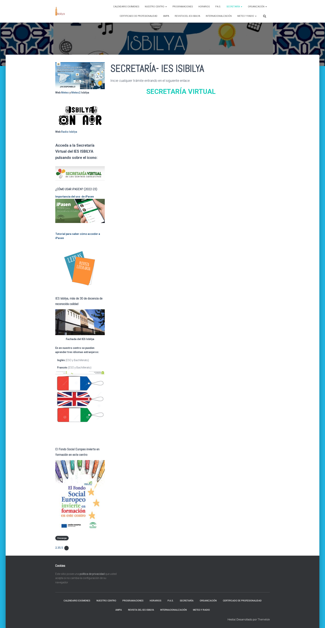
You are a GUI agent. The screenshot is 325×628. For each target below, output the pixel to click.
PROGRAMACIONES (182, 6)
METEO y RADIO (246, 16)
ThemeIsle (263, 619)
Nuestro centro (155, 6)
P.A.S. (218, 6)
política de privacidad (92, 573)
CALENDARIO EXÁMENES (126, 6)
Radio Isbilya (69, 131)
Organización (256, 6)
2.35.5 (59, 547)
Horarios (204, 6)
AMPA (166, 16)
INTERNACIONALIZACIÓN (219, 16)
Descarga (62, 538)
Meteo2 (75, 92)
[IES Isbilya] (60, 11)
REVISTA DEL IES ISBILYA (187, 16)
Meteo (65, 92)
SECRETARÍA (233, 6)
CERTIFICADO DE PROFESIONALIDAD (138, 16)
